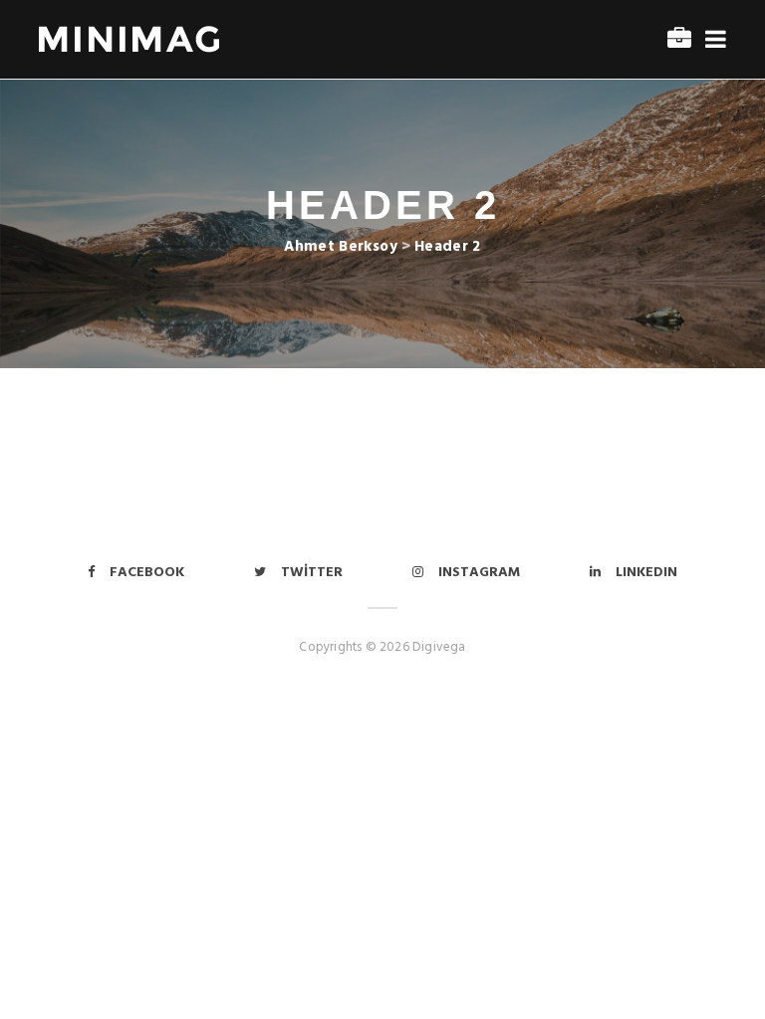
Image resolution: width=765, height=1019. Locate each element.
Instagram (479, 572)
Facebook (147, 572)
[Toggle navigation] (711, 40)
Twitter (312, 572)
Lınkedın (646, 572)
